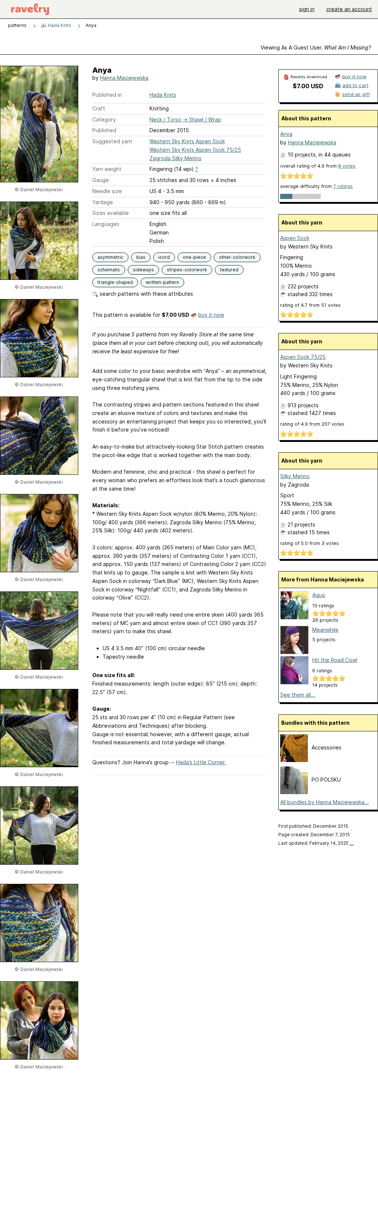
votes (346, 166)
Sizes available (110, 213)
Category (104, 119)
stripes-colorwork (187, 269)
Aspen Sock (294, 238)
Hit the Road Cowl (334, 660)
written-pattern (162, 282)
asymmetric (110, 257)
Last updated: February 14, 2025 (316, 843)
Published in (107, 95)
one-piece (194, 257)
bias (140, 257)
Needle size (107, 191)
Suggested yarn (112, 141)
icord (164, 257)
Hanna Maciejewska (124, 78)
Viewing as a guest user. (316, 47)
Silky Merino (295, 476)
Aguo (318, 595)
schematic (108, 269)
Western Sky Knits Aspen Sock (187, 141)
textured (229, 269)
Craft (98, 108)
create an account (349, 9)
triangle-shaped (115, 282)
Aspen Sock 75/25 (303, 357)
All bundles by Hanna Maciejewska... (324, 802)
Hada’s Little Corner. (201, 762)
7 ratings (343, 186)
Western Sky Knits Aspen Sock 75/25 (195, 150)
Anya (286, 134)
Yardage (102, 202)
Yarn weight (106, 169)
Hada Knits (59, 25)
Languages (105, 224)
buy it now (211, 315)
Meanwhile (325, 630)
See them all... (297, 694)
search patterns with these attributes (145, 294)
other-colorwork (237, 257)
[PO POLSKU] (294, 792)
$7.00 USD (308, 86)
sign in (307, 9)
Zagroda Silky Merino (176, 158)
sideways (143, 269)
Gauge (100, 180)
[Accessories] (294, 760)
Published (104, 130)
